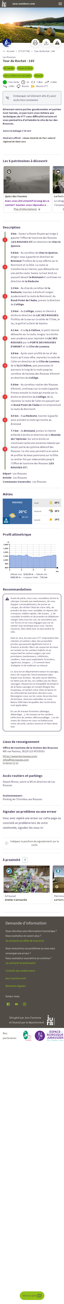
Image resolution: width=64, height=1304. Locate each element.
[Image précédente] (8, 879)
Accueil (10, 51)
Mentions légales (15, 986)
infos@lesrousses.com (16, 760)
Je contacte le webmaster (20, 963)
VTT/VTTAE (24, 51)
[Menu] (60, 4)
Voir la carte (30, 1296)
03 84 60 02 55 (10, 763)
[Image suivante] (45, 879)
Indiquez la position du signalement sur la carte (34, 843)
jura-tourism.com (15, 978)
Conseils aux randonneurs (33, 601)
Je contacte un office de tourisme (24, 941)
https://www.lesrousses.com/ (20, 756)
